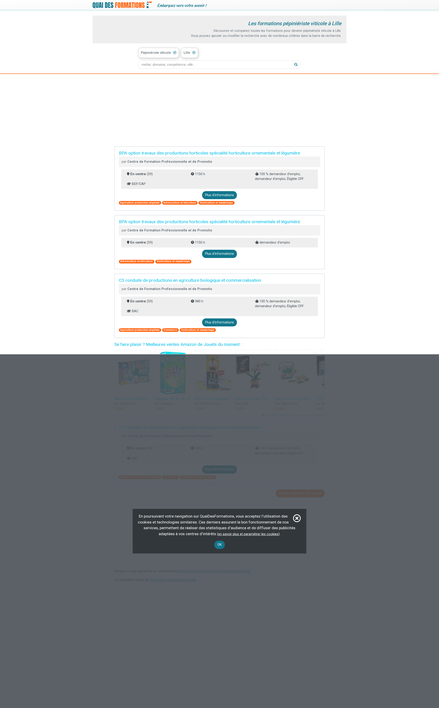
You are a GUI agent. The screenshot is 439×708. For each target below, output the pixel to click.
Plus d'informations (219, 195)
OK (219, 545)
